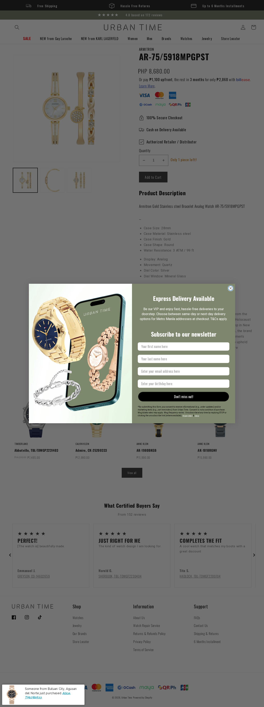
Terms (196, 416)
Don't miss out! (183, 396)
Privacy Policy (188, 416)
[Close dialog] (230, 288)
